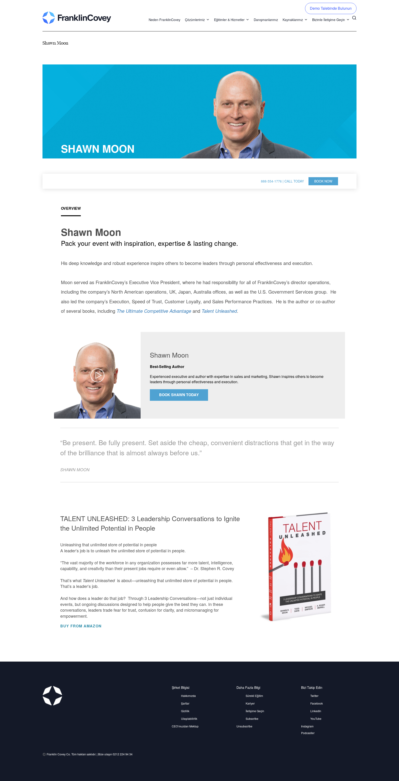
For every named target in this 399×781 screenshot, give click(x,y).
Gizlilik (185, 711)
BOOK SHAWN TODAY (179, 394)
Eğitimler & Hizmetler (229, 19)
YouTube (315, 718)
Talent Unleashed (219, 310)
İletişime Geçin (255, 711)
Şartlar (185, 703)
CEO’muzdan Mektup (185, 726)
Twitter (314, 696)
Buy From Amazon (81, 626)
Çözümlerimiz (195, 19)
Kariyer (250, 703)
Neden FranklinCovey (164, 19)
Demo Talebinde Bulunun (331, 8)
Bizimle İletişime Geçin (328, 19)
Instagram (307, 726)
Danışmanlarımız (266, 19)
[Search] (354, 17)
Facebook (316, 703)
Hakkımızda (188, 696)
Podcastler (307, 733)
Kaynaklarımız (293, 19)
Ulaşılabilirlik (189, 718)
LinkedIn (315, 711)
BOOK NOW (323, 181)
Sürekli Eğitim (254, 696)
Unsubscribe (244, 726)
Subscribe (252, 718)
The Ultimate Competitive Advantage (154, 310)
